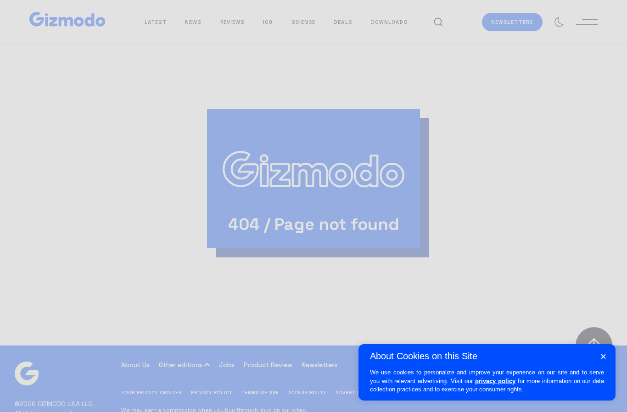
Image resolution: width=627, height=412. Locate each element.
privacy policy (495, 381)
